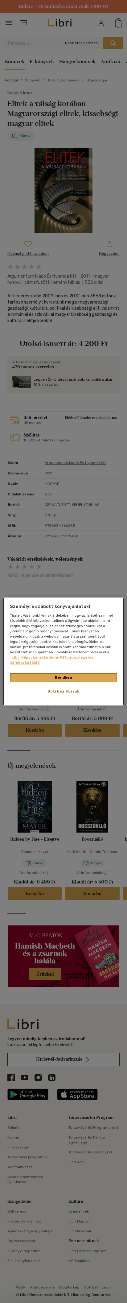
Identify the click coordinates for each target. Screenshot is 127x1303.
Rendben (63, 677)
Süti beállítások (63, 691)
